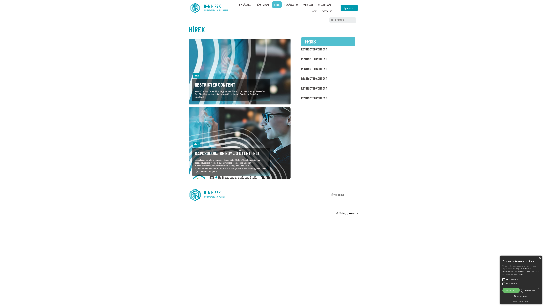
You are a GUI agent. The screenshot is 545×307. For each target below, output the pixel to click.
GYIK (314, 11)
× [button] (540, 258)
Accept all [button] (511, 290)
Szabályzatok (291, 4)
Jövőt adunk (263, 4)
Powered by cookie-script (520, 301)
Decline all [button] (530, 290)
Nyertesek (308, 4)
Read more (518, 274)
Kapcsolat (326, 11)
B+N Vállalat (245, 4)
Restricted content (314, 49)
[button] (349, 8)
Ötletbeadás (324, 4)
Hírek (276, 4)
